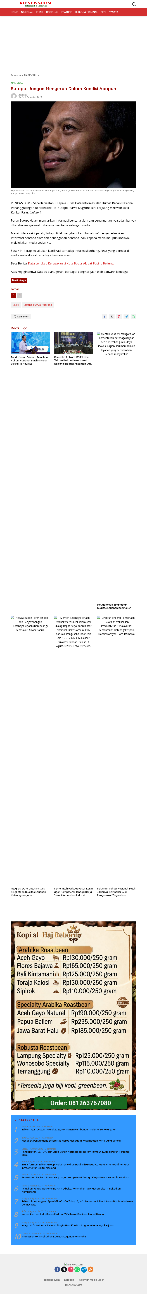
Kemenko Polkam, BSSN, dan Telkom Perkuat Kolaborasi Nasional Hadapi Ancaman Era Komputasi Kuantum (72, 360)
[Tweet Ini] (112, 316)
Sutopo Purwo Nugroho (38, 304)
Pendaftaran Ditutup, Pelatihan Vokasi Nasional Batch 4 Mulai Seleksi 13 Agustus (29, 360)
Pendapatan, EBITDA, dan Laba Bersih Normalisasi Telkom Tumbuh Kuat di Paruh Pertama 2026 (75, 1153)
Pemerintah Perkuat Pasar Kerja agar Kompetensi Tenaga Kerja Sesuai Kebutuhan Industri (73, 892)
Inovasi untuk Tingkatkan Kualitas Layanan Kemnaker (114, 606)
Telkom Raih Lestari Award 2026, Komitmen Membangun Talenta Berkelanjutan (69, 1129)
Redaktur (22, 94)
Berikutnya (19, 280)
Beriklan (69, 1279)
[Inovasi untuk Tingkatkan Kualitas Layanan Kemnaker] (116, 466)
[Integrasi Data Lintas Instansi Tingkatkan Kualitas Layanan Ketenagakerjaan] (30, 750)
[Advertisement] (73, 43)
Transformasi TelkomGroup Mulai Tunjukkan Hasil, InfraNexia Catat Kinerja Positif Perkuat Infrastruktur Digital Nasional (75, 1166)
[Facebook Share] (104, 316)
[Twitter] (64, 1270)
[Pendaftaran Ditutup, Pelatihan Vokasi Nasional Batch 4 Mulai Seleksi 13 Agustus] (30, 343)
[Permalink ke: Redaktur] (14, 95)
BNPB (16, 304)
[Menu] (13, 4)
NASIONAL (17, 82)
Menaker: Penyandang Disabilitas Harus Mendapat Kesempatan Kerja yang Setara (71, 1140)
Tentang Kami (52, 1279)
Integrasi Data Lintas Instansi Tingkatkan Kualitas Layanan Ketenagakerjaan (28, 892)
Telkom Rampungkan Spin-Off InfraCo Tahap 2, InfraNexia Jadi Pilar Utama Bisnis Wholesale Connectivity (77, 1203)
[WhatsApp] (77, 1270)
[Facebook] (57, 1270)
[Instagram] (71, 1270)
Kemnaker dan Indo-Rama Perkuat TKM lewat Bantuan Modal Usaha (63, 1214)
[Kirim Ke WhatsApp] (133, 316)
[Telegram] (84, 1270)
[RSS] (90, 1270)
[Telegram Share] (126, 316)
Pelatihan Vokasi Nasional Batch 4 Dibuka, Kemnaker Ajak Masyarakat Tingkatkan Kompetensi (116, 892)
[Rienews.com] (35, 4)
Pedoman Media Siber (91, 1279)
